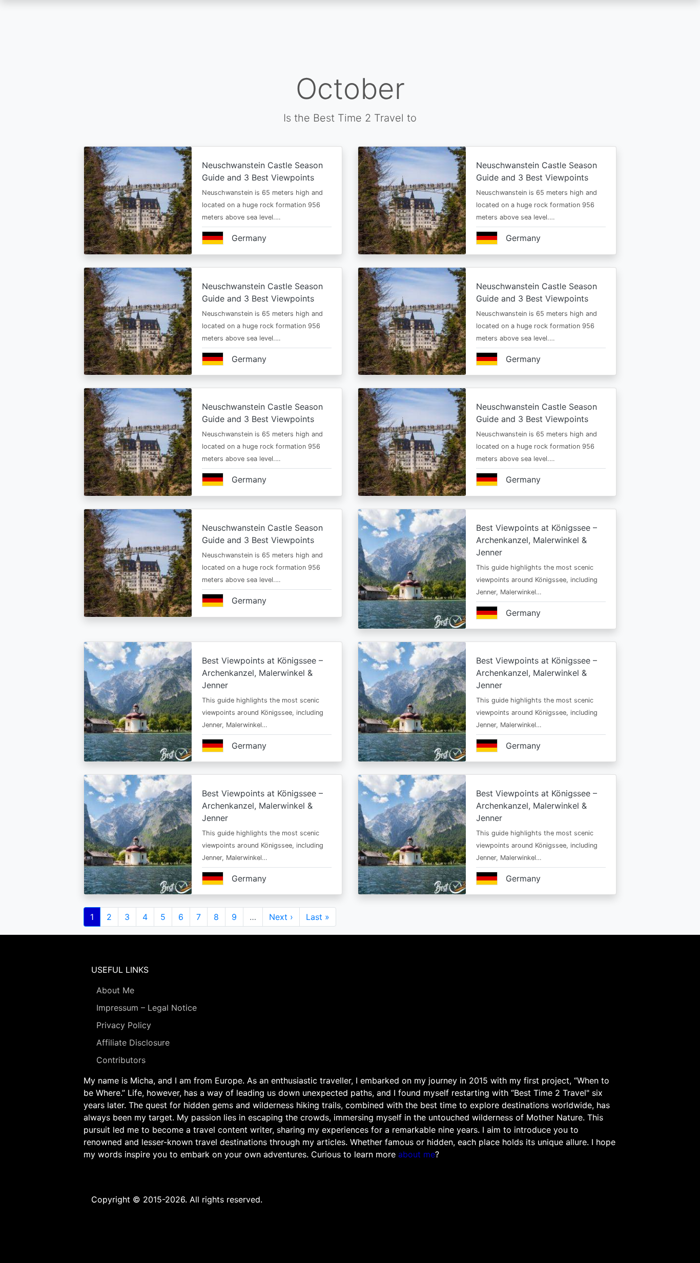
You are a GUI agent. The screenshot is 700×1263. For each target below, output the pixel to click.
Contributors (121, 1060)
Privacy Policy (123, 1025)
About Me (115, 990)
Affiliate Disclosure (133, 1042)
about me (416, 1154)
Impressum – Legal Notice (146, 1008)
